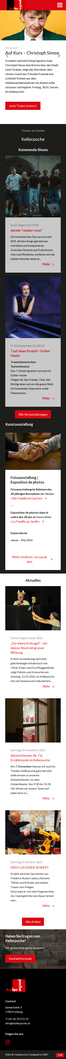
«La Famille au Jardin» (25, 521)
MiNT (46, 1054)
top (60, 1055)
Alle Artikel (33, 922)
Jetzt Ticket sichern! (23, 106)
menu (60, 5)
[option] (33, 67)
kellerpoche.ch (16, 5)
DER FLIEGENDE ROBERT (30, 867)
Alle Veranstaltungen (33, 414)
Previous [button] (8, 67)
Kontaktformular (20, 958)
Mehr (46, 264)
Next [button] (58, 67)
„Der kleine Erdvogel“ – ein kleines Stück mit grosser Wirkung (29, 647)
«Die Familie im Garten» (27, 498)
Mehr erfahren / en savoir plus (29, 559)
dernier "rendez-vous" (26, 230)
